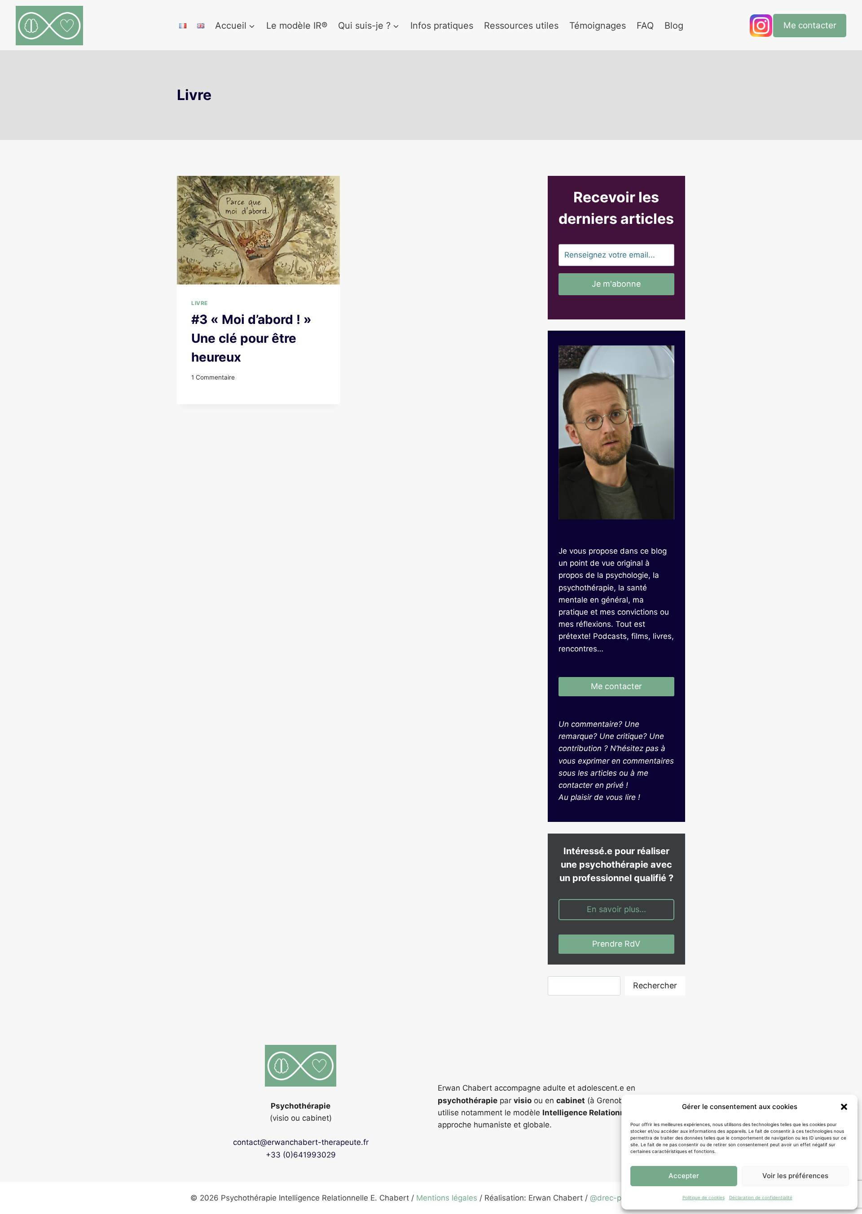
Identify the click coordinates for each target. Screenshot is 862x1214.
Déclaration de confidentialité (760, 1197)
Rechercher (655, 985)
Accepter (683, 1175)
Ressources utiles (521, 25)
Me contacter (809, 25)
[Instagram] (761, 25)
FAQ (645, 25)
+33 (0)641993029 (301, 1154)
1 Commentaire (213, 377)
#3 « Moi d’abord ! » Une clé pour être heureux (251, 338)
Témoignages (597, 25)
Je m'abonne (616, 283)
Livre (199, 303)
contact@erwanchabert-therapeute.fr (301, 1142)
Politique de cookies (703, 1197)
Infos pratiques (441, 25)
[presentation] (258, 230)
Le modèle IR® (296, 25)
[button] (844, 1106)
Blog (673, 25)
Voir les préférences (795, 1175)
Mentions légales (446, 1197)
